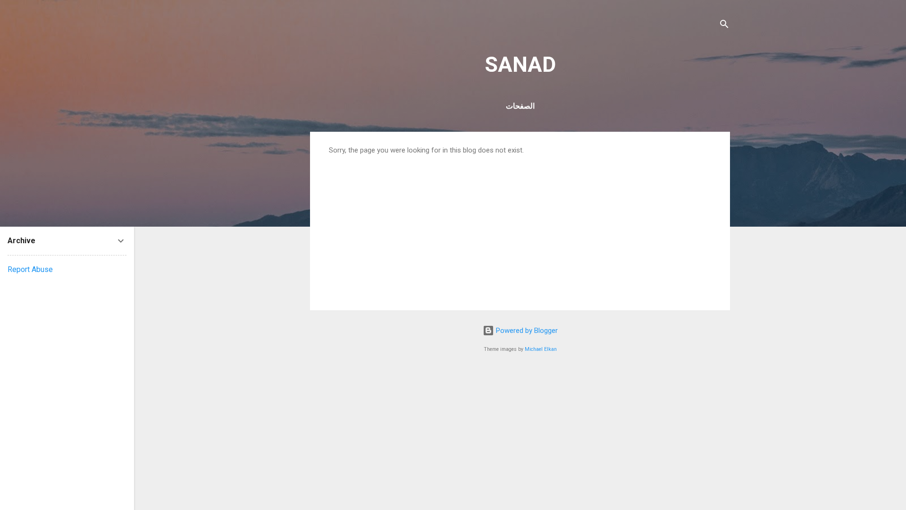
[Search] (724, 25)
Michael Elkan (541, 349)
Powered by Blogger (526, 330)
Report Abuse (30, 269)
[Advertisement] (520, 225)
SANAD (520, 64)
